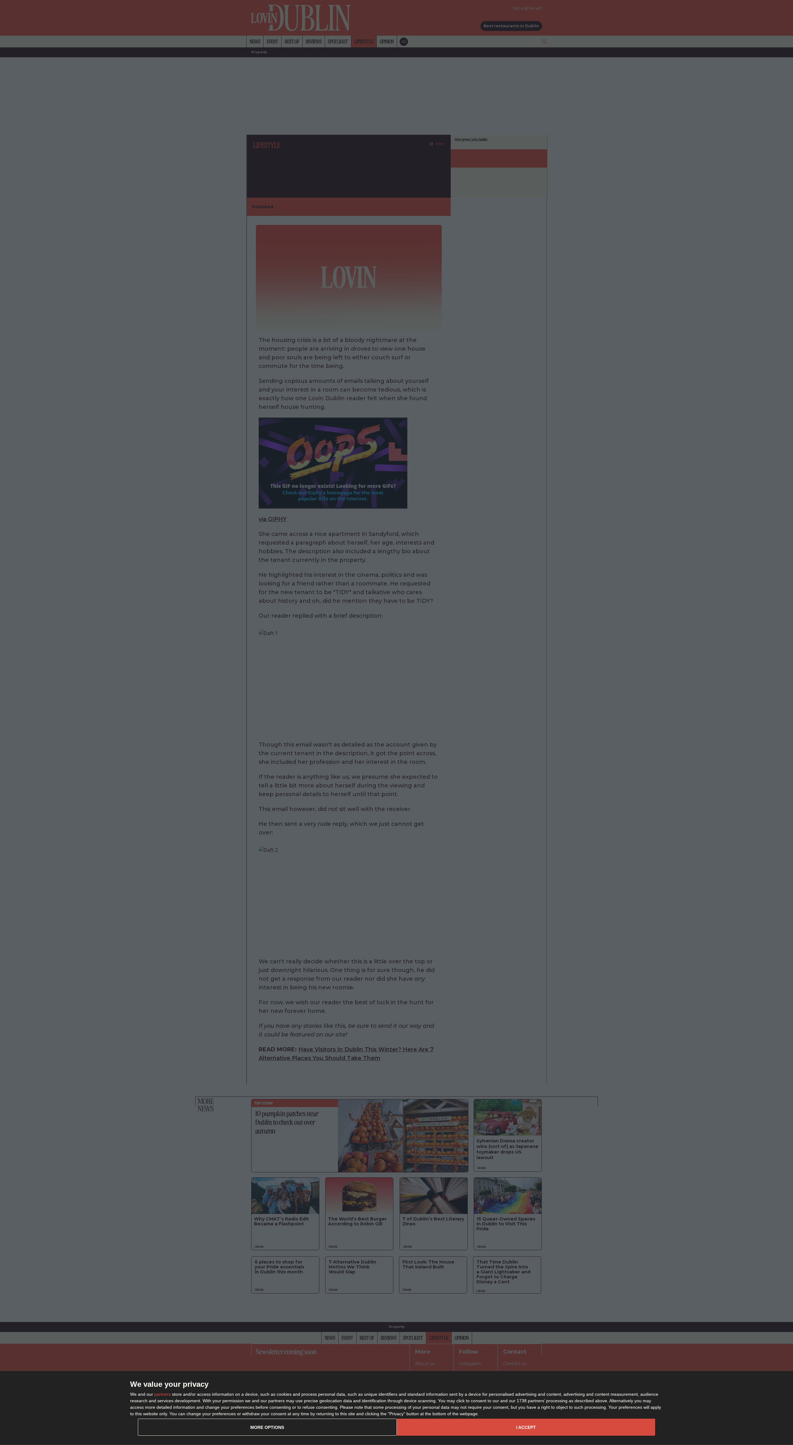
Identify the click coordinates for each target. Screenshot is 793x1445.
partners (162, 1394)
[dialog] (396, 1408)
